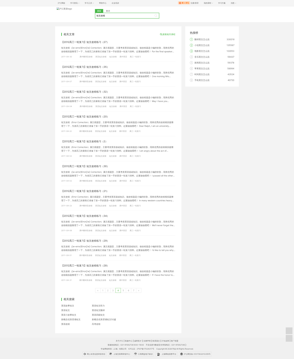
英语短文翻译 (98, 310)
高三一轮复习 (135, 56)
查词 (108, 11)
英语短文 (65, 310)
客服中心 (128, 341)
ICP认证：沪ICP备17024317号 (141, 349)
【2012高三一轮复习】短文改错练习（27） (85, 42)
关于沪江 (119, 341)
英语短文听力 (98, 305)
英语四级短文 (98, 314)
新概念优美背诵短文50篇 (104, 319)
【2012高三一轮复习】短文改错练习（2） (84, 141)
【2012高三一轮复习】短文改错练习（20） (85, 116)
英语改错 (65, 324)
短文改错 (113, 56)
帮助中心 (102, 3)
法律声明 (147, 341)
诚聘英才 (137, 341)
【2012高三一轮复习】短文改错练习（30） (85, 166)
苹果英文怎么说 (201, 68)
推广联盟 (174, 341)
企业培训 (115, 3)
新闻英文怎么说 (201, 62)
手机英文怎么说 (201, 80)
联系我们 (156, 341)
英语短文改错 (100, 56)
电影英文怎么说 (201, 51)
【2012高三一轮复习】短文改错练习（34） (85, 215)
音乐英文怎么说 (201, 56)
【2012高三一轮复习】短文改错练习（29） (85, 240)
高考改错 (96, 324)
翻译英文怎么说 (201, 39)
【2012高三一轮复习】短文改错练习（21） (85, 191)
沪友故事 (165, 341)
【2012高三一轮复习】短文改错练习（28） (85, 265)
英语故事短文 (67, 305)
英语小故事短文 (68, 314)
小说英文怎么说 (201, 45)
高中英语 (123, 56)
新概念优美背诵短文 (71, 319)
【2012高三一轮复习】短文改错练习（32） (85, 91)
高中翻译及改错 (86, 56)
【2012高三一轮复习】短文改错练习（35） (85, 66)
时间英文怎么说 (201, 74)
